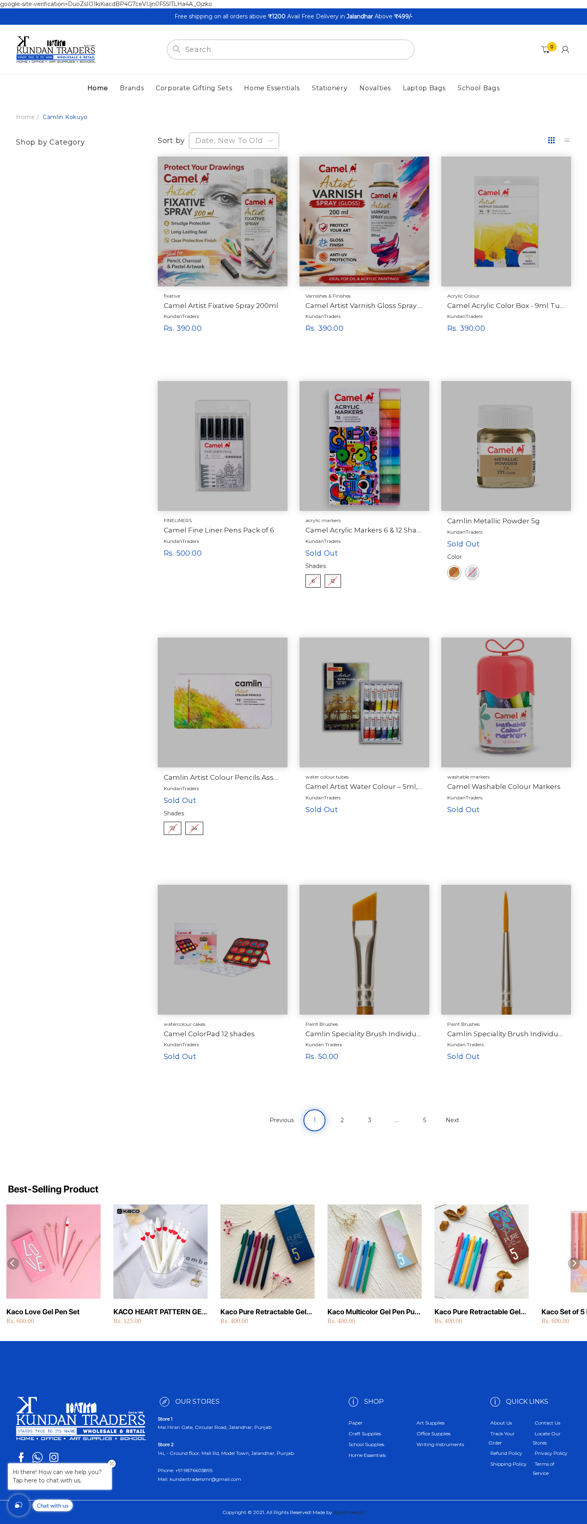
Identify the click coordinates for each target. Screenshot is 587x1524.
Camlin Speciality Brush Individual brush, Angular (364, 1034)
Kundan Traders (323, 1044)
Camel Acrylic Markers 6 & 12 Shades (364, 530)
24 (194, 826)
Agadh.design (349, 1512)
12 (332, 579)
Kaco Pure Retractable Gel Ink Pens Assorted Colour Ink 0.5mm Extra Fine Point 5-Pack (481, 1312)
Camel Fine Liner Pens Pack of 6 (219, 530)
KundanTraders (181, 316)
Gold (454, 572)
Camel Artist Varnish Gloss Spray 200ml (364, 306)
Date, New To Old (229, 140)
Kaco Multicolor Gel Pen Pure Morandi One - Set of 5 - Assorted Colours (374, 1312)
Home (25, 117)
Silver (472, 572)
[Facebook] (21, 1457)
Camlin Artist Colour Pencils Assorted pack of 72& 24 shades (223, 777)
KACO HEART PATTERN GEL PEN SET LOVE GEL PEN (159, 1312)
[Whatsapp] (37, 1457)
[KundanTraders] (56, 49)
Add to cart (202, 347)
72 (172, 826)
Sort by (171, 140)
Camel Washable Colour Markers (504, 787)
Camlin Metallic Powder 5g (493, 521)
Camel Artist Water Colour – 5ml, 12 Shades (364, 787)
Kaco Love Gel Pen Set (42, 1311)
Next (452, 1120)
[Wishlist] (244, 367)
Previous (282, 1120)
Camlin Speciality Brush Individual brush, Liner (506, 1034)
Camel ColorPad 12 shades (209, 1034)
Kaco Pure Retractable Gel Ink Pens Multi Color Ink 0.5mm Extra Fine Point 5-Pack (263, 1312)
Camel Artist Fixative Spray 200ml (221, 306)
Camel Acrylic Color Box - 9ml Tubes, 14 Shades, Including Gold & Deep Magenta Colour (506, 306)
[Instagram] (54, 1457)
